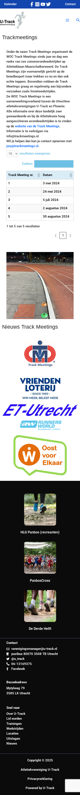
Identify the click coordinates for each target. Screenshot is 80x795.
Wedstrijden (14, 729)
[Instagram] (37, 4)
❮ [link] (55, 235)
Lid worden (14, 719)
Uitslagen (13, 739)
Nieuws (11, 743)
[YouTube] (43, 4)
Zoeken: (27, 164)
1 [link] (63, 235)
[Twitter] (48, 4)
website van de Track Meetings (37, 126)
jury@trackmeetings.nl (22, 146)
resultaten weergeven (34, 153)
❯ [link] (70, 235)
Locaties (12, 733)
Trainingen (14, 724)
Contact (70, 4)
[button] (78, 20)
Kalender (10, 4)
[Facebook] (31, 4)
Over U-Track (15, 714)
